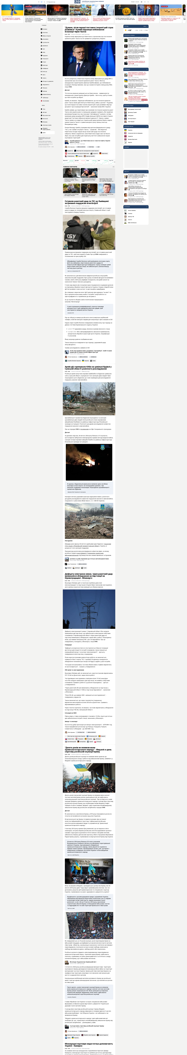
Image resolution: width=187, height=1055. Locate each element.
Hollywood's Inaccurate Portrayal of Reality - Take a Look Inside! (71, 180)
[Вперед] (184, 13)
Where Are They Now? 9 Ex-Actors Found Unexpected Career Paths (89, 195)
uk (141, 2)
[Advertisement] (136, 159)
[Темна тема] (44, 2)
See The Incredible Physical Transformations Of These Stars (89, 180)
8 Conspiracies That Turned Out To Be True (106, 194)
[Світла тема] (38, 2)
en (145, 2)
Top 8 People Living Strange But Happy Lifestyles (72, 194)
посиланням (84, 429)
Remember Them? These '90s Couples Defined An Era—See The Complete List (106, 180)
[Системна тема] (41, 2)
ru (148, 2)
